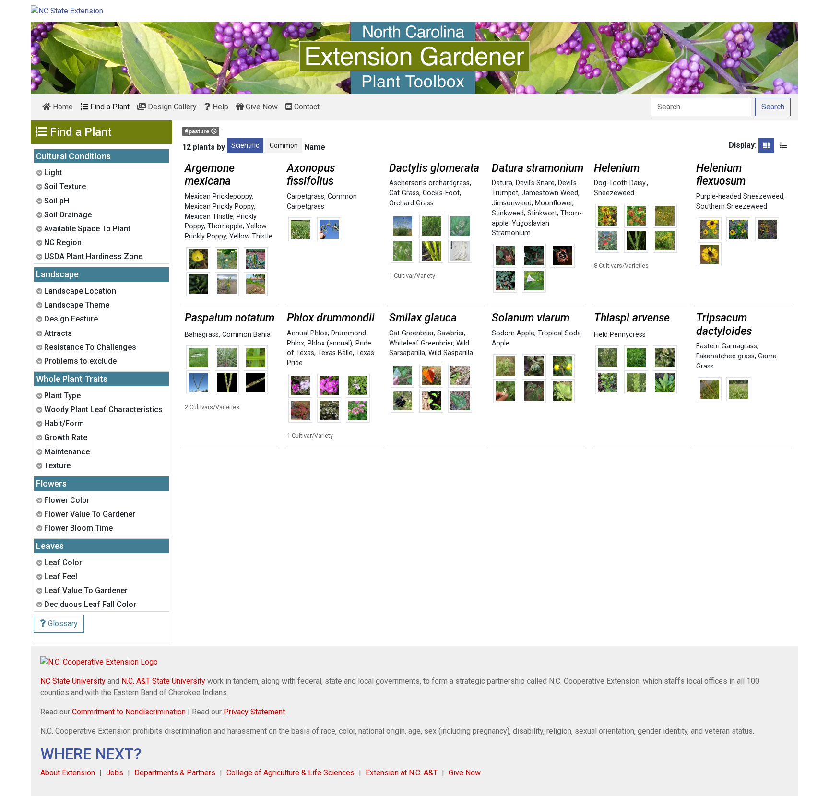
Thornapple (225, 226)
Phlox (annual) (330, 343)
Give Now (261, 106)
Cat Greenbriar (411, 333)
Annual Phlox (307, 333)
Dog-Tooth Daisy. (620, 183)
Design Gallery (171, 106)
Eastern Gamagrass (726, 346)
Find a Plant (109, 106)
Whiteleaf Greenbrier (421, 343)
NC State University (73, 681)
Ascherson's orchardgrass (429, 183)
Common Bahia (246, 335)
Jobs (114, 772)
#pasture (198, 131)
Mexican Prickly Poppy (219, 206)
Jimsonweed (512, 203)
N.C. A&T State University (163, 681)
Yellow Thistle (250, 236)
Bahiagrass (202, 335)
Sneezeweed (614, 193)
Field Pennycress (620, 335)
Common (284, 145)
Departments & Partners (174, 772)
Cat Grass (404, 193)
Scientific (245, 145)
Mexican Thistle (209, 217)
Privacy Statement (254, 711)
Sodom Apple (513, 333)
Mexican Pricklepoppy (218, 196)
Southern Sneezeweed (731, 206)
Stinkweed (508, 213)
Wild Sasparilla (450, 353)
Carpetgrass (305, 196)
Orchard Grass (411, 203)
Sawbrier (450, 333)
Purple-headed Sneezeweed (739, 196)
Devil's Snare (535, 183)
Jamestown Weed (549, 193)
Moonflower (553, 203)
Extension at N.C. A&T (402, 772)
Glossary (62, 623)
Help (219, 106)
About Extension (67, 772)
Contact (306, 106)
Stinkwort (542, 213)
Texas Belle (335, 353)
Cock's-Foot (441, 193)
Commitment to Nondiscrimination (129, 711)
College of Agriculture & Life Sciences (290, 772)
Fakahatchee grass (725, 356)
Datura (502, 183)
